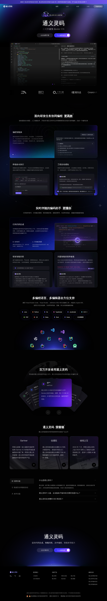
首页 (57, 6)
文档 (88, 6)
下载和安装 (98, 6)
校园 (77, 6)
